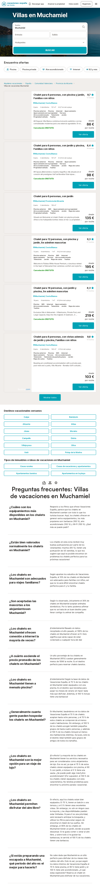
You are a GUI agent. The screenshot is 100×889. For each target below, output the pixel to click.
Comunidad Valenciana (44, 83)
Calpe (26, 417)
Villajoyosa (26, 445)
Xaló (26, 452)
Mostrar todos (50, 397)
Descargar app (38, 4)
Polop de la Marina (73, 452)
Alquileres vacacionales (13, 83)
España (28, 83)
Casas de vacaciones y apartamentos (73, 466)
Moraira (73, 431)
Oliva (73, 445)
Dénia (73, 438)
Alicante (26, 424)
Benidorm (73, 417)
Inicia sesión (73, 4)
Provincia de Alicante (64, 83)
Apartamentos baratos (26, 473)
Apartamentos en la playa (73, 473)
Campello (26, 438)
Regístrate (86, 4)
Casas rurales (26, 466)
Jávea (26, 431)
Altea (73, 424)
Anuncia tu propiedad (56, 4)
